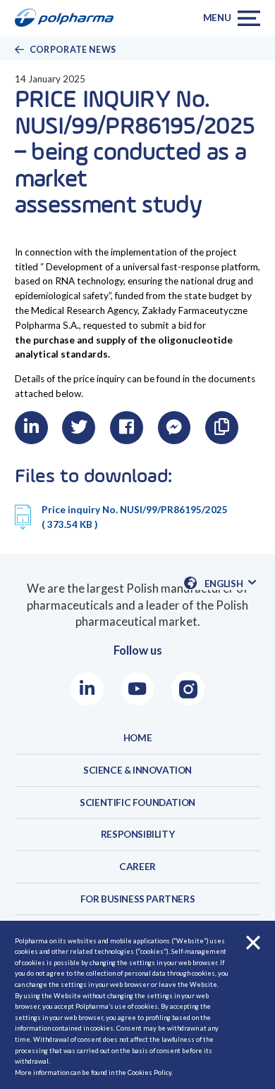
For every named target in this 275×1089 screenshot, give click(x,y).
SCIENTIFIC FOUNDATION (137, 802)
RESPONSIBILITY (137, 834)
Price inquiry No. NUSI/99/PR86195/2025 (135, 517)
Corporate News (73, 49)
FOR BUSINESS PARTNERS (137, 899)
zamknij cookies (252, 943)
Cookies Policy (149, 1072)
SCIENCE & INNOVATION (137, 770)
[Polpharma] (69, 18)
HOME (137, 737)
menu (217, 17)
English (229, 584)
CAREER (137, 866)
